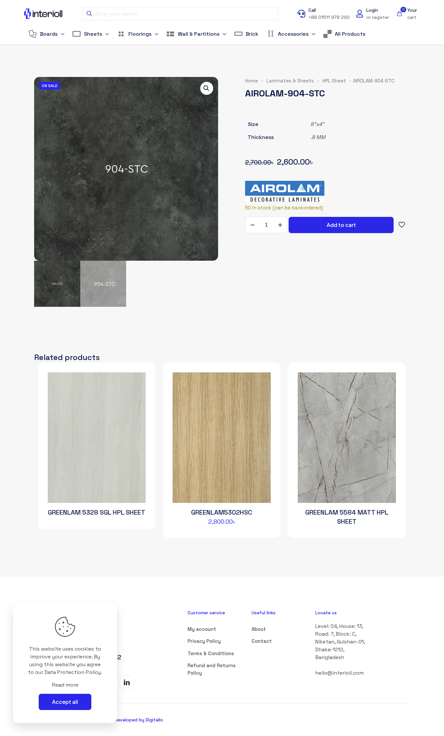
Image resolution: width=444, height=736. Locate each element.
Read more (65, 684)
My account (202, 629)
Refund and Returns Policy (212, 669)
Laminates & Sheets (290, 81)
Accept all (65, 701)
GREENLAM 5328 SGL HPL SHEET (96, 512)
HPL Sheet (334, 81)
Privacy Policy (204, 641)
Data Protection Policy (73, 672)
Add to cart (341, 224)
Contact (262, 641)
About (259, 629)
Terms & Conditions (211, 653)
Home (251, 81)
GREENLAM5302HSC (221, 512)
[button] (206, 88)
